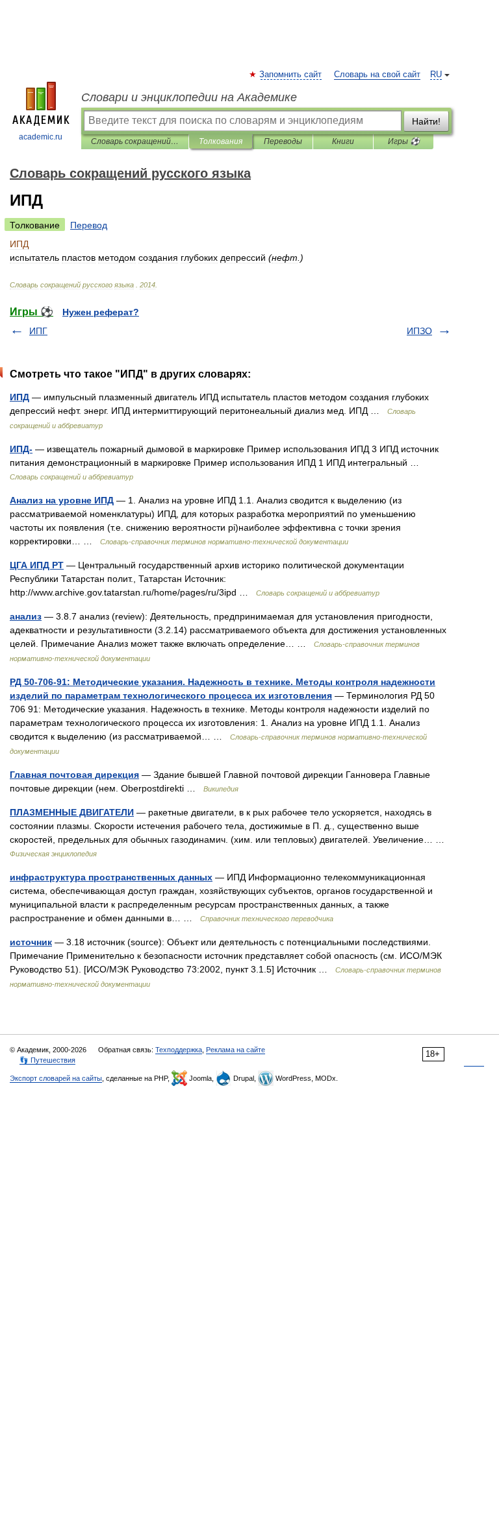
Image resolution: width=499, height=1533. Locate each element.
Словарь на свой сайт (377, 74)
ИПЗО (419, 331)
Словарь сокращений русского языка (135, 141)
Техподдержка (178, 1050)
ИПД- (21, 449)
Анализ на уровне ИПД (62, 500)
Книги (343, 141)
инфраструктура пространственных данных (111, 877)
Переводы (283, 141)
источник (31, 942)
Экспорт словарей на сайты (56, 1078)
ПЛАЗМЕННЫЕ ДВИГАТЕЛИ (72, 812)
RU (436, 74)
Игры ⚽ (404, 141)
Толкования (220, 141)
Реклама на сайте (235, 1050)
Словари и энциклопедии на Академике (189, 97)
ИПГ (38, 331)
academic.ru (40, 136)
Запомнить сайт (291, 74)
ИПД (19, 397)
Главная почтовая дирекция (74, 774)
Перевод (88, 225)
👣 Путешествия (47, 1060)
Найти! (426, 121)
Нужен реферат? (100, 312)
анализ (26, 616)
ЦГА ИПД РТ (37, 565)
